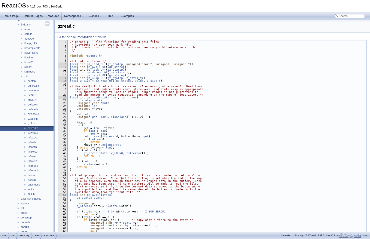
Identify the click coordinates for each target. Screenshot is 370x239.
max (103, 117)
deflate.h (33, 109)
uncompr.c (34, 184)
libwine (28, 57)
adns (27, 29)
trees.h (32, 179)
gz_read (101, 80)
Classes (94, 16)
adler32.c (33, 85)
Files (110, 16)
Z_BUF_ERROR (154, 211)
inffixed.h (33, 151)
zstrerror (134, 153)
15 (62, 80)
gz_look (93, 69)
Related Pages (33, 16)
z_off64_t (134, 78)
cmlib (24, 212)
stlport (27, 66)
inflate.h (32, 161)
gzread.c (33, 128)
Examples (127, 16)
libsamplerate (32, 48)
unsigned (121, 117)
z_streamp (84, 206)
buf (115, 97)
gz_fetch (94, 75)
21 (62, 97)
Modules (53, 16)
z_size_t (87, 80)
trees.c (32, 175)
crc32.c (32, 95)
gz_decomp (94, 72)
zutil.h (31, 194)
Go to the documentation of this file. (82, 37)
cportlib (25, 227)
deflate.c (33, 104)
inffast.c (32, 142)
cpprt (24, 231)
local (74, 64)
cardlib (28, 34)
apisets (25, 203)
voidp (139, 80)
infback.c (33, 137)
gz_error (90, 153)
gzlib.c (31, 123)
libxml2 (28, 62)
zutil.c (31, 189)
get (94, 117)
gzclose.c (33, 114)
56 (62, 194)
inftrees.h (33, 170)
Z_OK (110, 211)
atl (22, 208)
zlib (26, 76)
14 (62, 78)
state (105, 97)
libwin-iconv (31, 52)
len (123, 97)
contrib (32, 81)
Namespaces (72, 16)
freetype (29, 38)
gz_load (93, 64)
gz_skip (93, 78)
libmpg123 (30, 43)
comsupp (26, 217)
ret (86, 114)
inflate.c (32, 156)
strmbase (29, 71)
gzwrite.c (33, 132)
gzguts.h (33, 118)
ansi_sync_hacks (31, 198)
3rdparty (26, 24)
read (97, 136)
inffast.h (32, 146)
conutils (25, 222)
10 (62, 66)
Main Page (12, 16)
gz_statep (115, 64)
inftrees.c (33, 165)
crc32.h (32, 99)
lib (19, 19)
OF (102, 64)
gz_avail (94, 66)
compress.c (34, 90)
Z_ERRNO (117, 153)
